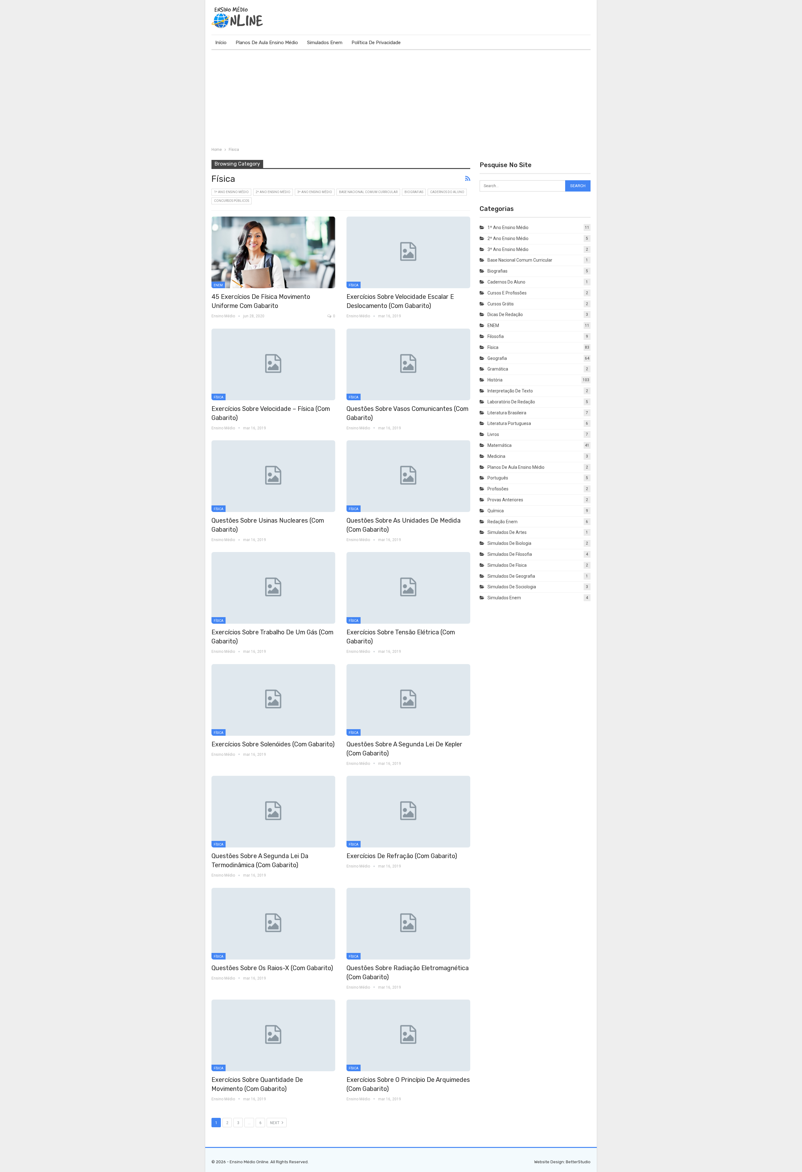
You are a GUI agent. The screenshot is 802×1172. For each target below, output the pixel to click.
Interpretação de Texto (510, 390)
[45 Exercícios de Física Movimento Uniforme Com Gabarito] (273, 252)
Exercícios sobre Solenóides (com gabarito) (273, 744)
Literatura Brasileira (506, 412)
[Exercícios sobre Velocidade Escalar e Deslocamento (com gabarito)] (408, 252)
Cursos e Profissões (507, 292)
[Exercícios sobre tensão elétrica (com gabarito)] (408, 588)
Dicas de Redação (505, 314)
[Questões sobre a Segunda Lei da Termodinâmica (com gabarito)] (273, 811)
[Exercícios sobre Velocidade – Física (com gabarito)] (273, 364)
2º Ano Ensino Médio (273, 192)
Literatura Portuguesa (509, 423)
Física (353, 285)
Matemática (499, 445)
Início (221, 42)
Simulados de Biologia (509, 543)
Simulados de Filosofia (509, 554)
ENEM (218, 285)
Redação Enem (502, 521)
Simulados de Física (507, 565)
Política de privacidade (376, 42)
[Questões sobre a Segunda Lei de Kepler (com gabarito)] (408, 700)
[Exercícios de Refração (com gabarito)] (408, 811)
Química (495, 510)
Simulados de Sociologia (511, 586)
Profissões (497, 488)
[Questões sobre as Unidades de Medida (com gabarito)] (408, 476)
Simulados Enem (324, 42)
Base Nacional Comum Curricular (368, 192)
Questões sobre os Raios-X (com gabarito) (272, 968)
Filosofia (495, 336)
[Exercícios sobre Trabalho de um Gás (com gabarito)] (273, 588)
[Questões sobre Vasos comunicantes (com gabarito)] (408, 364)
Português (497, 477)
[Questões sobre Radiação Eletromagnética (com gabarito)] (408, 924)
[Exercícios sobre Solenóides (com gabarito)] (273, 700)
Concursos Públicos (231, 200)
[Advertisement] (401, 97)
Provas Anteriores (505, 499)
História (495, 379)
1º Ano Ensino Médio (231, 192)
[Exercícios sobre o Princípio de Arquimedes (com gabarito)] (408, 1035)
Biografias (413, 192)
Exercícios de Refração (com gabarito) (401, 856)
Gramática (497, 368)
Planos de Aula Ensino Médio (267, 42)
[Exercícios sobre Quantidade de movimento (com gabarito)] (273, 1035)
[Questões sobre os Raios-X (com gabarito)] (273, 924)
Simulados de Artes (507, 532)
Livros (493, 434)
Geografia (497, 358)
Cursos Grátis (500, 303)
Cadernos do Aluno (447, 192)
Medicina (496, 456)
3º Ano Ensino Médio (314, 192)
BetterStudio (578, 1161)
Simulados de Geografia (511, 576)
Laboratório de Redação (511, 401)
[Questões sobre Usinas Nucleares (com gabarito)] (273, 476)
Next (275, 1123)
